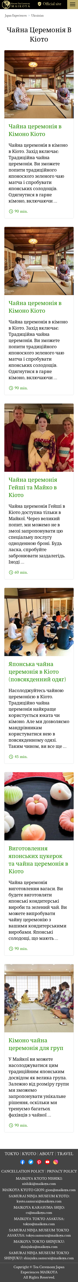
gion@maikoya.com (61, 1190)
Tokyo (12, 1154)
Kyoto (29, 1154)
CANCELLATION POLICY (22, 1171)
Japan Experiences (16, 16)
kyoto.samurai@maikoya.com (39, 1201)
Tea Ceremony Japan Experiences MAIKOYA (43, 1269)
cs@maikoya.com (39, 1212)
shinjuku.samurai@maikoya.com (49, 1258)
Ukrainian (37, 16)
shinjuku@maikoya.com (39, 1246)
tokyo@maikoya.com (39, 1224)
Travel (65, 1154)
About (46, 1154)
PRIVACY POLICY (62, 1171)
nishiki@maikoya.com (39, 1183)
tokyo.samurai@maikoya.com (48, 1235)
